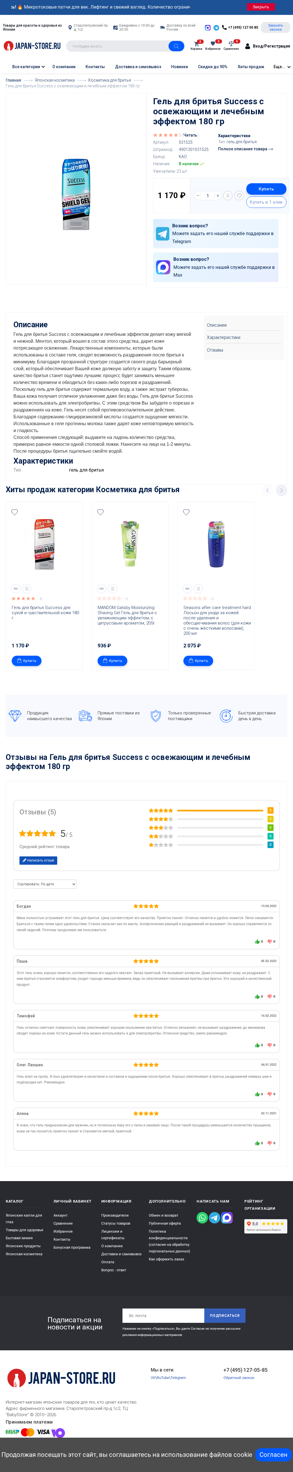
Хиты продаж (251, 66)
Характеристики (223, 337)
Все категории (25, 66)
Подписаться (225, 1316)
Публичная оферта (165, 1223)
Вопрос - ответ (113, 1270)
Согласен (274, 1454)
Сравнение (63, 1223)
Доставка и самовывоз (138, 66)
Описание (217, 325)
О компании (64, 66)
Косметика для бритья (138, 489)
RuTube (163, 1378)
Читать (190, 135)
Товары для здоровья (24, 1230)
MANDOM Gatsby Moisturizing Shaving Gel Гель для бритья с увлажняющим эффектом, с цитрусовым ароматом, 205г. (128, 615)
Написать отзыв (40, 860)
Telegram (178, 1378)
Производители (115, 1215)
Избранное (63, 1231)
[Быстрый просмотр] (16, 589)
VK (153, 1378)
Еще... (279, 66)
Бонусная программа (72, 1247)
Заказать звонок (275, 27)
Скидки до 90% (212, 66)
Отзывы (215, 350)
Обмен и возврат (163, 1215)
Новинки (179, 66)
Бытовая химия (19, 1238)
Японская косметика (24, 1254)
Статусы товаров (115, 1223)
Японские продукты (23, 1246)
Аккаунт (61, 1215)
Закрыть (261, 7)
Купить (266, 189)
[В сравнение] (227, 195)
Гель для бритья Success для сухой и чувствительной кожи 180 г (46, 612)
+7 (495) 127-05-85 (245, 1370)
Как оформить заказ (166, 1259)
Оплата (107, 1262)
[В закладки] (239, 195)
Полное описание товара (243, 149)
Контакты (95, 66)
